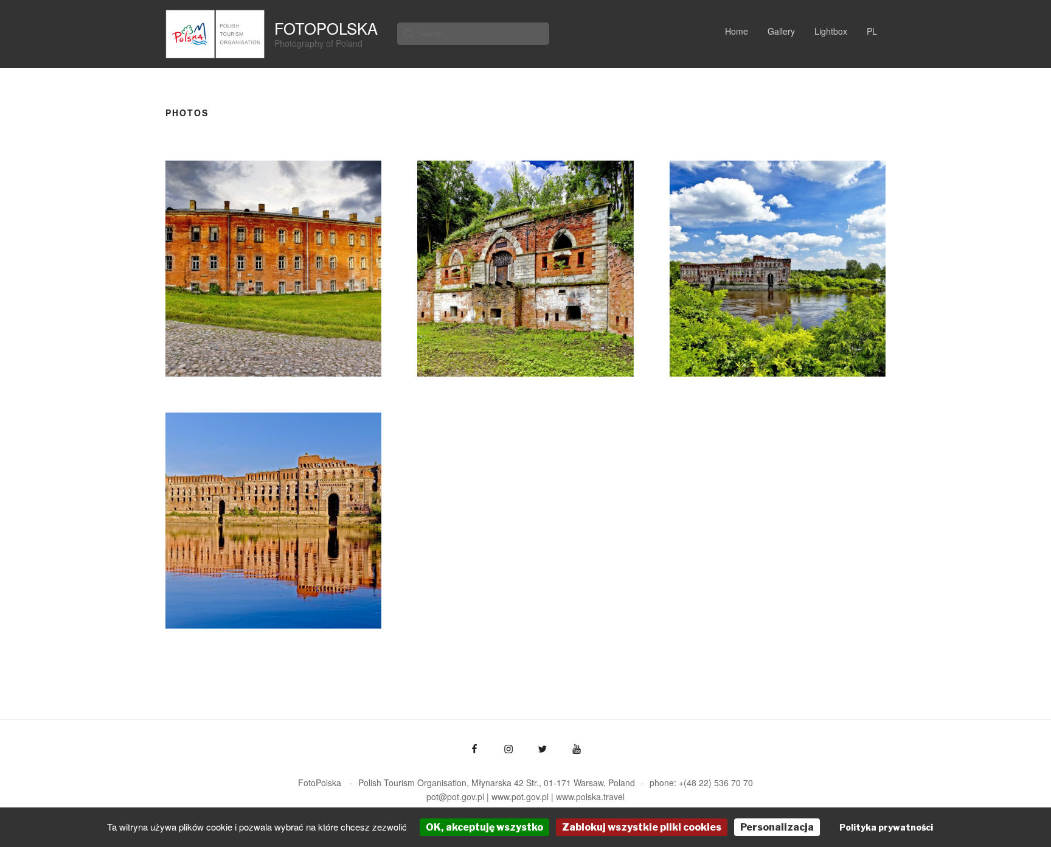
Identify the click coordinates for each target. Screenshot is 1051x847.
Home (736, 31)
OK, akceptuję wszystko (484, 827)
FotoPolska (326, 28)
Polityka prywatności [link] (886, 827)
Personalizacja (777, 827)
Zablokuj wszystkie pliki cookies (641, 827)
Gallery (781, 31)
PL (872, 31)
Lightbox (830, 31)
